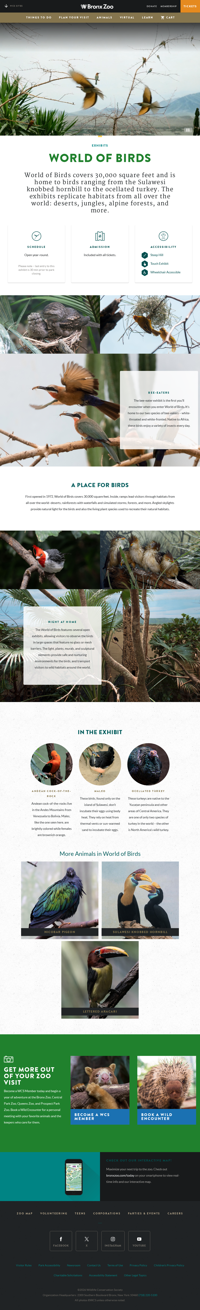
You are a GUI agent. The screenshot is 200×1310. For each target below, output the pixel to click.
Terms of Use (115, 1265)
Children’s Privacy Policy (169, 1265)
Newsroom (73, 1265)
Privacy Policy (138, 1265)
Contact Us (94, 1265)
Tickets (190, 6)
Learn (147, 17)
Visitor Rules (24, 1265)
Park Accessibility (49, 1265)
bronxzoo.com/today (120, 1175)
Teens (80, 1213)
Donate (152, 6)
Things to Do (39, 17)
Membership (169, 6)
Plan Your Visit (74, 17)
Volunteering (54, 1213)
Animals (104, 17)
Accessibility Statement (103, 1275)
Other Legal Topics (135, 1275)
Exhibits (100, 145)
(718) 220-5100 (147, 1295)
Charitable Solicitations (68, 1275)
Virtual (127, 17)
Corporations (107, 1213)
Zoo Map (25, 1213)
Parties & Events (144, 1213)
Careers (175, 1213)
